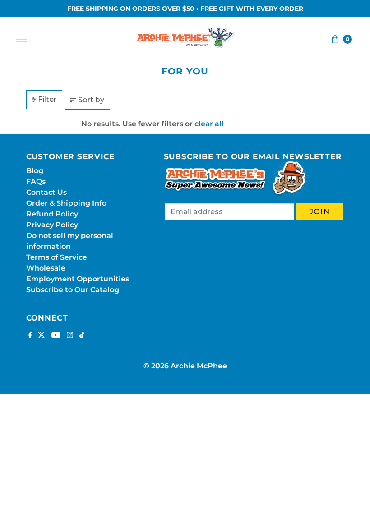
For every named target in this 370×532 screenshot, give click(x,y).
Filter (47, 99)
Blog (34, 170)
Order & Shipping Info (66, 203)
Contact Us (46, 192)
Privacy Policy (52, 224)
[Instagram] (70, 336)
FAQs (36, 181)
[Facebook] (30, 336)
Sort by (91, 100)
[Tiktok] (81, 336)
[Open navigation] (22, 39)
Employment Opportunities (77, 279)
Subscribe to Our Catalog (72, 289)
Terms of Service (56, 257)
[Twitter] (41, 336)
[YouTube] (55, 336)
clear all (209, 123)
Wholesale (45, 268)
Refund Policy (52, 214)
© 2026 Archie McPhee (185, 366)
